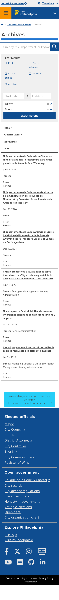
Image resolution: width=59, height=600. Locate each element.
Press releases (34, 65)
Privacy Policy (46, 578)
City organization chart (22, 517)
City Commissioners (19, 457)
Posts (11, 63)
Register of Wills (17, 462)
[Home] (2, 24)
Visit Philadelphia (18, 540)
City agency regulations (22, 491)
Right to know (29, 578)
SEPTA (9, 534)
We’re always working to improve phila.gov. (29, 400)
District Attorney (17, 440)
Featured (37, 73)
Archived (12, 84)
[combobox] (28, 104)
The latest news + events (19, 24)
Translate (48, 3)
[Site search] (54, 13)
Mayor (9, 424)
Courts (10, 435)
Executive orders (17, 496)
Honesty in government (22, 501)
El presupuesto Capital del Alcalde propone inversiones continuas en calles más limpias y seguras (29, 315)
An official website (12, 3)
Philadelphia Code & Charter (26, 480)
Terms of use (12, 578)
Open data (13, 512)
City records (13, 485)
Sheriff (9, 451)
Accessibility (30, 581)
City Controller (15, 446)
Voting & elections (18, 507)
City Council (13, 429)
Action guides (10, 75)
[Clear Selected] (48, 104)
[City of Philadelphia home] (26, 13)
